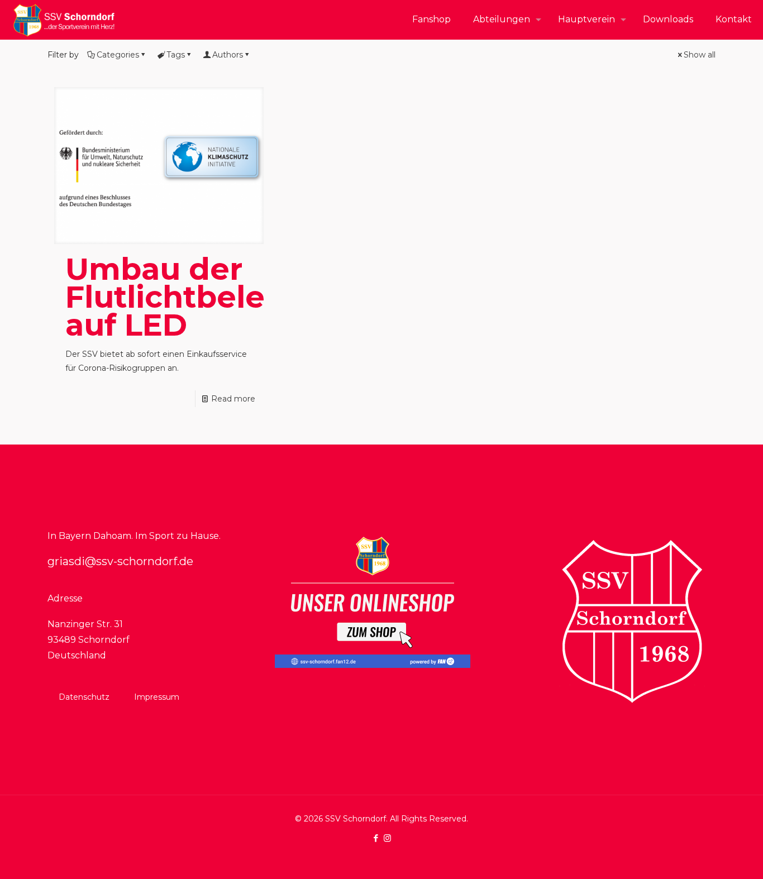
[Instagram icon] (387, 838)
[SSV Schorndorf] (63, 19)
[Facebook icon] (375, 838)
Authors (227, 55)
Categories (118, 55)
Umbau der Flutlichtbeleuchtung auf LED (232, 297)
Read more (233, 399)
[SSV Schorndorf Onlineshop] (372, 665)
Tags (175, 55)
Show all (700, 55)
